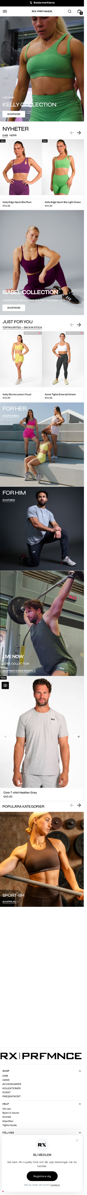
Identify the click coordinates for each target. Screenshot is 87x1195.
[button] (5, 11)
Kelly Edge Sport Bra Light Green (63, 202)
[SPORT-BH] (42, 859)
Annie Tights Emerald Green (60, 394)
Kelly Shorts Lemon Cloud (17, 394)
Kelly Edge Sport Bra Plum (17, 202)
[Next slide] (79, 132)
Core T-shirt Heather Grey (20, 792)
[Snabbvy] (5, 685)
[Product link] (21, 174)
